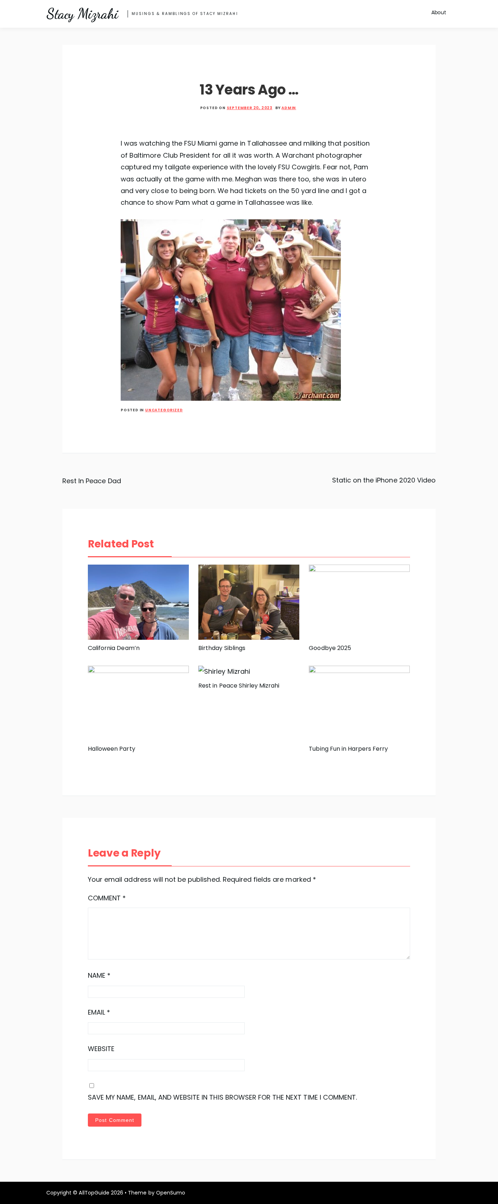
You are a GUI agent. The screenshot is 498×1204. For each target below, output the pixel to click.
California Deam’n (114, 648)
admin (288, 108)
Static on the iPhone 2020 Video (384, 480)
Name (99, 975)
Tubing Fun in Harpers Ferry (348, 749)
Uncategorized (164, 410)
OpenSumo (170, 1192)
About (438, 12)
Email (99, 1012)
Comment (107, 898)
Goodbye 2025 (330, 648)
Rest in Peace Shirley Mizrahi (238, 685)
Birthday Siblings (221, 648)
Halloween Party (111, 749)
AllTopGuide (94, 1192)
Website (101, 1048)
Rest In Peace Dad (91, 480)
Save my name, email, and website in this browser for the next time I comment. (222, 1097)
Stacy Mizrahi (82, 13)
